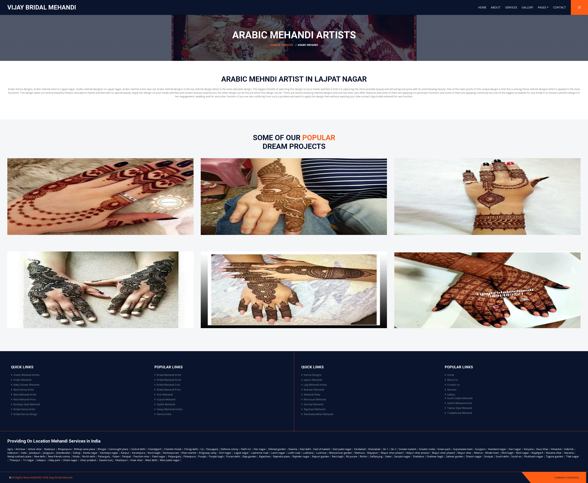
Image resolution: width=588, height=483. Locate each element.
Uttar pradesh (88, 460)
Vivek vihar (136, 460)
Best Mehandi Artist (24, 394)
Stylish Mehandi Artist (459, 403)
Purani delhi (233, 456)
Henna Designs (312, 375)
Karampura (139, 452)
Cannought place (119, 449)
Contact (559, 7)
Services (511, 7)
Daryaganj (212, 449)
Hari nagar (515, 449)
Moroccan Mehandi (315, 399)
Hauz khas (542, 449)
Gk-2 (394, 449)
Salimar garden (455, 456)
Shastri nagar (474, 456)
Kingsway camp (208, 452)
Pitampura (189, 456)
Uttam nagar (70, 460)
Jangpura (48, 452)
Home (482, 7)
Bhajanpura (65, 449)
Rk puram (352, 456)
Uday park (54, 460)
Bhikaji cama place (85, 449)
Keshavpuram (171, 452)
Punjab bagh (216, 456)
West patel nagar (170, 460)
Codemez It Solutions (566, 477)
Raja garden (250, 456)
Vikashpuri (121, 460)
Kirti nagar (225, 452)
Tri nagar (28, 460)
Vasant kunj (106, 460)
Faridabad (360, 449)
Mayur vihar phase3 (444, 452)
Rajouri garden (321, 456)
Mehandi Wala (312, 394)
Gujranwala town (463, 449)
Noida (76, 456)
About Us (452, 379)
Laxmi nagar (278, 452)
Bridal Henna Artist (24, 409)
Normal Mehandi (313, 404)
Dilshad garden (277, 449)
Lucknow (321, 452)
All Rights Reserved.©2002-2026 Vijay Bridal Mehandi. (42, 477)
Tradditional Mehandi (459, 413)
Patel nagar (159, 456)
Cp (202, 449)
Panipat (127, 456)
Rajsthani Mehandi (314, 409)
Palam (116, 456)
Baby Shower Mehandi (26, 384)
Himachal (556, 449)
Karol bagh (154, 452)
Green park (444, 449)
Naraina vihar (554, 452)
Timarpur (15, 460)
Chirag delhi (191, 449)
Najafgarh (537, 452)
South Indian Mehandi (460, 398)
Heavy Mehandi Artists (170, 409)
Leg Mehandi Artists (315, 384)
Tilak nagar (572, 456)
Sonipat (489, 456)
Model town (492, 452)
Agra (10, 449)
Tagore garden (555, 456)
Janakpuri (35, 452)
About (496, 7)
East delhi (305, 449)
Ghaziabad (374, 449)
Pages (542, 7)
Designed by (547, 477)
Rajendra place (281, 456)
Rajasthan (265, 456)
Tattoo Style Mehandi (459, 408)
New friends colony (59, 456)
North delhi (89, 456)
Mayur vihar (465, 452)
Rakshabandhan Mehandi (318, 414)
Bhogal (102, 449)
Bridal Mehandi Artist (169, 375)
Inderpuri (13, 452)
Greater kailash (408, 449)
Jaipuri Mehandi (313, 379)
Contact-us (453, 384)
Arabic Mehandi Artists (26, 375)
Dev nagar (260, 449)
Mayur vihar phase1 (392, 452)
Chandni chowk (173, 449)
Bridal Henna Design (25, 414)
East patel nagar (342, 449)
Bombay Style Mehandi (26, 404)
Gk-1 (386, 449)
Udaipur (41, 460)
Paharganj (104, 456)
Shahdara (419, 456)
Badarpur (50, 449)
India (24, 452)
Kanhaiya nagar (109, 452)
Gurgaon (480, 449)
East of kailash (322, 449)
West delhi (151, 460)
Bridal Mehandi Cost (168, 384)
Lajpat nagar (241, 452)
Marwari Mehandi (314, 389)
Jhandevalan (63, 452)
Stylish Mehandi (166, 404)
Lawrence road (260, 452)
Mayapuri (373, 452)
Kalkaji (77, 452)
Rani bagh (338, 456)
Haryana (529, 449)
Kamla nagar (90, 452)
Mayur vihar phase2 (418, 452)
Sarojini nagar (402, 456)
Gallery (527, 7)
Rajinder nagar (301, 456)
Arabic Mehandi (22, 379)
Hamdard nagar (497, 449)
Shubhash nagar (534, 456)
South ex (516, 456)
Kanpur (125, 452)
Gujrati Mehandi (166, 399)
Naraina (569, 452)
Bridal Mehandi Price (169, 389)
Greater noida (427, 449)
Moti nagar (523, 452)
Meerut (478, 452)
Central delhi (138, 449)
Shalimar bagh (435, 456)
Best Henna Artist (23, 389)
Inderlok (569, 449)
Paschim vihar (142, 456)
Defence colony (230, 449)
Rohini (364, 456)
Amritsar (20, 449)
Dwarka (293, 449)
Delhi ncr (246, 449)
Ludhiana (308, 452)
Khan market (189, 452)
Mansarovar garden (340, 452)
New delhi (40, 456)
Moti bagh (507, 452)
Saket (388, 456)
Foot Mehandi (165, 394)
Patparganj (174, 456)
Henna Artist (164, 414)
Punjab (202, 456)
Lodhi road (294, 452)
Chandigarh (155, 449)
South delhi (502, 456)
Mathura (359, 452)
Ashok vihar (35, 449)
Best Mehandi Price (24, 399)
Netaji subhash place (19, 456)
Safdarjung (376, 456)
